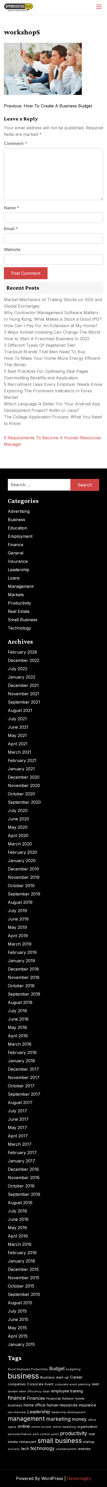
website (84, 1449)
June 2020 (18, 818)
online (24, 1426)
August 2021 (20, 710)
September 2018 (24, 994)
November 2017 (23, 1077)
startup (89, 1442)
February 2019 (22, 952)
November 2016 (23, 1177)
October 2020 (21, 793)
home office (34, 1405)
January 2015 (21, 1344)
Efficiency (35, 1391)
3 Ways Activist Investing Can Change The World (52, 332)
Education (17, 528)
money (79, 1419)
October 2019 (21, 885)
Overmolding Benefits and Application (41, 377)
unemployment (66, 1449)
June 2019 (18, 919)
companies (17, 1384)
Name (11, 207)
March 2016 (19, 1244)
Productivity (19, 603)
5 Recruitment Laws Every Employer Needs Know (53, 384)
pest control (41, 1434)
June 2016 (18, 1219)
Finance (15, 544)
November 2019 (23, 877)
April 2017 (18, 1135)
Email (11, 228)
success (14, 1449)
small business (59, 1441)
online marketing (64, 1427)
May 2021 (17, 735)
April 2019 (18, 935)
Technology (19, 628)
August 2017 (20, 1102)
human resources (62, 1405)
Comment (15, 143)
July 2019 (17, 910)
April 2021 (18, 743)
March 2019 (19, 944)
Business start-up (54, 1377)
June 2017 (18, 1119)
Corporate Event (40, 1384)
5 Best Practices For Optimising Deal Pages (46, 371)
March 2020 (20, 843)
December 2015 (23, 1269)
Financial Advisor (60, 1398)
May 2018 (17, 1027)
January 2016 (21, 1261)
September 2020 (24, 802)
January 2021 (21, 768)
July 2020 (18, 810)
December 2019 (23, 869)
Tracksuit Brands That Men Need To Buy (44, 351)
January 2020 (22, 860)
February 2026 (22, 652)
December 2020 (23, 777)
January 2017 (21, 1160)
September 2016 (24, 1194)
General (15, 553)
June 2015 (18, 1319)
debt (95, 1384)
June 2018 (18, 1019)
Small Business (22, 619)
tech (25, 1448)
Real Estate (19, 611)
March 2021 (19, 752)
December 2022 (23, 660)
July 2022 (17, 668)
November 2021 (23, 693)
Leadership (18, 569)
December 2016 (23, 1169)
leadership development (68, 1412)
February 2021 (22, 760)
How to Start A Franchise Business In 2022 (46, 338)
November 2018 (23, 977)
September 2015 (24, 1294)
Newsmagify (79, 1478)
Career (76, 1377)
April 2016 (18, 1236)
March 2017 (19, 1144)
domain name (17, 1391)
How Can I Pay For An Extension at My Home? (50, 325)
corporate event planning (72, 1384)
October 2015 (21, 1286)
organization (87, 1426)
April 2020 (18, 835)
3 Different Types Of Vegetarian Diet (39, 345)
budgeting (73, 1369)
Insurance (18, 561)
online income (41, 1427)
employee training (67, 1390)
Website (12, 249)
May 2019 (17, 927)
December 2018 (23, 969)
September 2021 (24, 702)
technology (42, 1448)
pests (55, 1434)
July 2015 (17, 1311)
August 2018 (20, 1002)
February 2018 (22, 1052)
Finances (36, 1398)
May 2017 (17, 1127)
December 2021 (23, 685)
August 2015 (20, 1302)
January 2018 (21, 1060)
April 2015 (18, 1336)
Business (16, 519)
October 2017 (21, 1085)
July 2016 (17, 1211)
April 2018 (18, 1035)
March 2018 (19, 1044)
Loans (14, 578)
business (23, 1375)
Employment (20, 536)
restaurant (27, 1442)
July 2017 (17, 1110)
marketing (58, 1419)
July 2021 (17, 718)
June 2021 (18, 727)
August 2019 (20, 902)
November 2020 (24, 785)
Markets (16, 594)
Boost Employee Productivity (28, 1369)
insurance (87, 1405)
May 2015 (17, 1327)
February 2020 (22, 852)
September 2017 (24, 1094)
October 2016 (21, 1186)
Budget (57, 1368)
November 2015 (23, 1277)
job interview (17, 1412)
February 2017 (22, 1152)
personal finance (19, 1434)
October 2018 (21, 985)
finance (17, 1398)
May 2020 (18, 827)
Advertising (19, 511)
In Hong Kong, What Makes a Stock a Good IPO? (53, 319)
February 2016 (22, 1252)
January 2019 (21, 960)
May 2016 (17, 1227)
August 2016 (20, 1202)
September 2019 (24, 894)
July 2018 (17, 1010)
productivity (73, 1433)
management (26, 1418)
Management (21, 586)
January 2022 (21, 677)
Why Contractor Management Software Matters (51, 312)
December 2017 (23, 1069)
